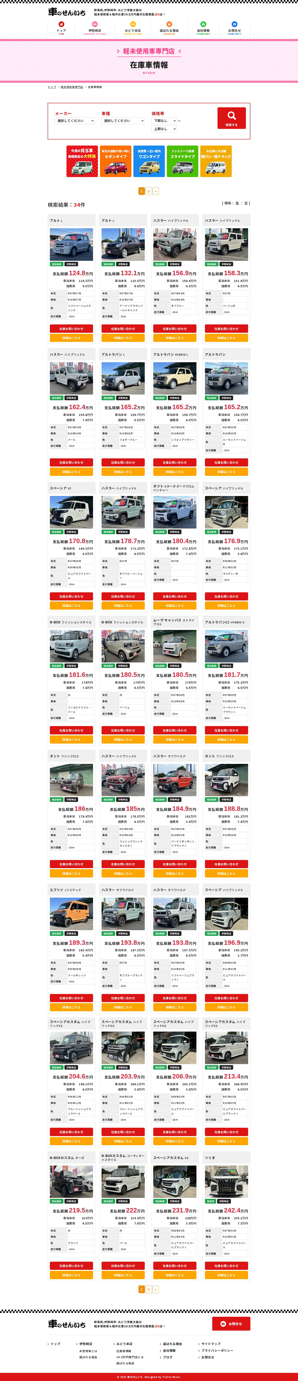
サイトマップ (211, 1344)
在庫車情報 (123, 1351)
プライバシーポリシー (218, 1350)
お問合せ (235, 31)
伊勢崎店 (95, 31)
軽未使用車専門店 (72, 87)
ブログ (168, 1357)
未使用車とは (88, 1351)
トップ (61, 31)
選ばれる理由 (169, 31)
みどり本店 (133, 31)
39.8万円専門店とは (130, 1357)
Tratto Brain (171, 1377)
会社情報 (203, 31)
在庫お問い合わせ (71, 328)
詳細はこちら (71, 338)
